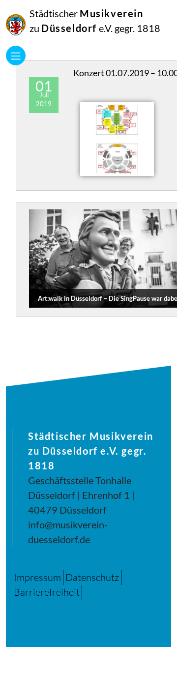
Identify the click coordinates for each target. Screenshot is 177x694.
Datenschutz (92, 577)
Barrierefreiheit (47, 592)
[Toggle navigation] (16, 55)
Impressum (37, 577)
